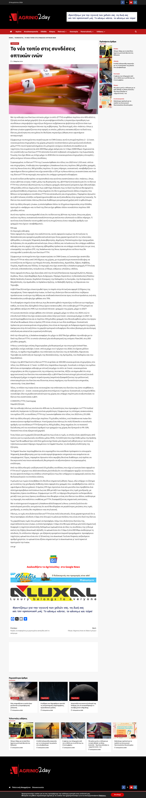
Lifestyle (116, 61)
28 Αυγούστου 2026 (17, 748)
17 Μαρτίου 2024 (17, 61)
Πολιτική (61, 31)
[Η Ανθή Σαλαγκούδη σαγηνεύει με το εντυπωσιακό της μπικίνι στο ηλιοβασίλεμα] (106, 64)
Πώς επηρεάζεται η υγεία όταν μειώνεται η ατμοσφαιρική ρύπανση (21, 705)
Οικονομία (74, 31)
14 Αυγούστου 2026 (78, 710)
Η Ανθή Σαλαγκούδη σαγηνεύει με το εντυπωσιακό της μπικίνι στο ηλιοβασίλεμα (124, 66)
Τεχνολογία (14, 43)
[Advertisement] (53, 657)
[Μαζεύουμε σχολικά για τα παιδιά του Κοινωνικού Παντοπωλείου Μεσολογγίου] (106, 101)
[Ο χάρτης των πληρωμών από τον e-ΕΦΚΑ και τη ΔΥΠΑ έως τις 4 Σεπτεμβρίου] (106, 76)
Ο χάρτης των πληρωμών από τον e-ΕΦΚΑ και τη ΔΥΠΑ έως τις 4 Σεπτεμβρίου (124, 78)
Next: (82, 629)
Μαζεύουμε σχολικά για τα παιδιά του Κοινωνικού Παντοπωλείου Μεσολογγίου (123, 103)
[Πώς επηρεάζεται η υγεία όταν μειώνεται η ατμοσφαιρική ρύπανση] (23, 691)
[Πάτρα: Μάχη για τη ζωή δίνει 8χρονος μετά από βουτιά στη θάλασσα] (106, 51)
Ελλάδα (44, 31)
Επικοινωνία (38, 787)
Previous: (29, 630)
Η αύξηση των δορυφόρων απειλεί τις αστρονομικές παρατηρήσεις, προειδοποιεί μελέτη (53, 705)
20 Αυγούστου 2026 (47, 710)
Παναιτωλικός (86, 31)
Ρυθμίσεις (102, 796)
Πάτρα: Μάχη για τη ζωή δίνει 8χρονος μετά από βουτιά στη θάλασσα (123, 53)
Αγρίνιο (18, 31)
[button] (135, 31)
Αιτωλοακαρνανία (31, 31)
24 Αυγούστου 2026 (17, 710)
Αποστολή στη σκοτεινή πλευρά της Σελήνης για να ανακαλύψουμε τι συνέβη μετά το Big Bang (83, 705)
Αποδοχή (117, 795)
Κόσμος (52, 31)
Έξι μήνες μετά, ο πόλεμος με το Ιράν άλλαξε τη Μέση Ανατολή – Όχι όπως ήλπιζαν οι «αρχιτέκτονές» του (124, 91)
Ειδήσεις (100, 31)
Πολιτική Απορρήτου (21, 787)
